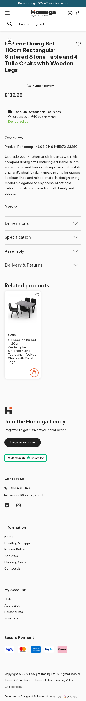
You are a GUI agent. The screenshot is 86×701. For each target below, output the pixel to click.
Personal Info (13, 612)
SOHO (12, 334)
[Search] (9, 24)
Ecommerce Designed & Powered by (28, 696)
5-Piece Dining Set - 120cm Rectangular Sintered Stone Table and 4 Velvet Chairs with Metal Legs (22, 351)
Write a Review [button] (44, 86)
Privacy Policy (65, 680)
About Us (11, 556)
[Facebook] (6, 505)
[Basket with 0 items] (77, 13)
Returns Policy (14, 549)
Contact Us (14, 478)
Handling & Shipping (19, 543)
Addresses (12, 605)
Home (8, 537)
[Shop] (34, 372)
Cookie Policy (13, 686)
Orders (9, 599)
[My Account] (70, 13)
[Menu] (7, 13)
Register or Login (22, 442)
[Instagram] (18, 505)
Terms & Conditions (18, 680)
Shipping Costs (15, 562)
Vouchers (11, 618)
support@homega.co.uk (27, 495)
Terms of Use (43, 680)
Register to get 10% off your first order (43, 3)
